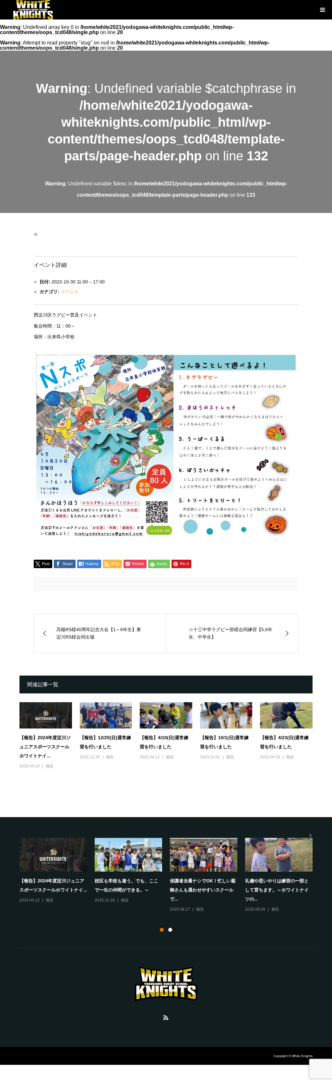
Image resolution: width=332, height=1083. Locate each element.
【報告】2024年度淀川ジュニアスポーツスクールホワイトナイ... (45, 746)
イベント (70, 291)
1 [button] (162, 930)
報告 (49, 766)
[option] (169, 871)
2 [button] (170, 930)
